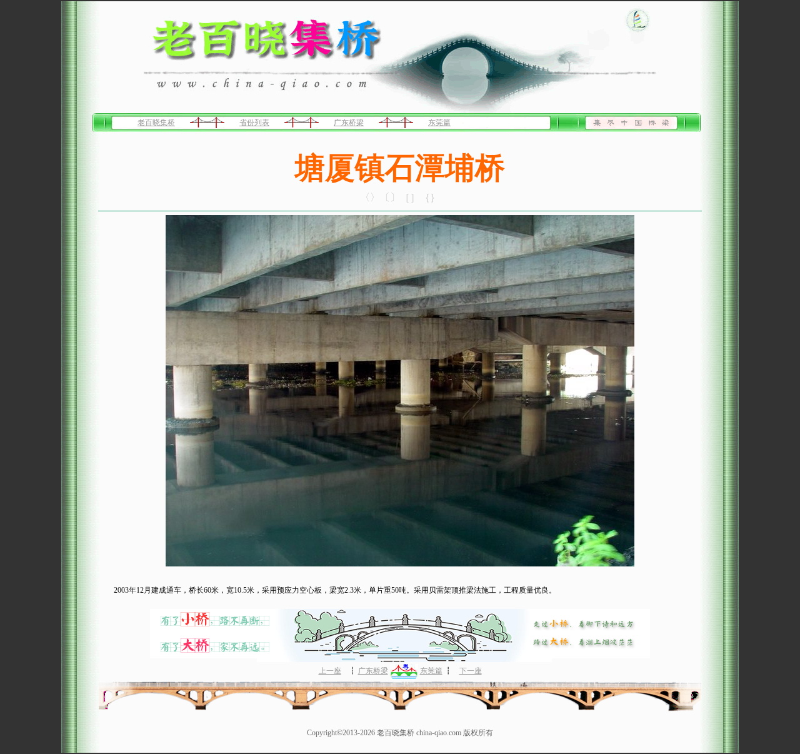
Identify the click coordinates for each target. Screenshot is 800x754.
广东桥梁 (349, 122)
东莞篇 (439, 122)
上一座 (330, 670)
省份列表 (254, 122)
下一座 (470, 670)
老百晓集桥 (156, 122)
